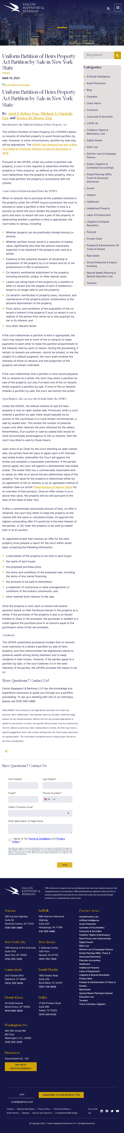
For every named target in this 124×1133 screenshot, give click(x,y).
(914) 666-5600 (14, 1010)
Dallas (43, 997)
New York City (15, 942)
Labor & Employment (99, 214)
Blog (89, 89)
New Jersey (47, 942)
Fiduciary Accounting (89, 960)
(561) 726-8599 (47, 986)
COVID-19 (92, 123)
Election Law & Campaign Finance (101, 155)
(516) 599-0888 (13, 927)
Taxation (91, 283)
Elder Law (92, 146)
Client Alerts (94, 103)
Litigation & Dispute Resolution (98, 223)
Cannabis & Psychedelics (91, 927)
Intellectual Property (98, 208)
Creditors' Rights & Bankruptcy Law (97, 131)
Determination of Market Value (53, 487)
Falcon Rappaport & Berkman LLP (61, 1123)
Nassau (10, 911)
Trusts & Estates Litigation (92, 1004)
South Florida (48, 970)
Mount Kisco (14, 997)
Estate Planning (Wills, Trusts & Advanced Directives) (99, 178)
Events (90, 188)
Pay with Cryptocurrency (20, 1066)
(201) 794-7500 (47, 959)
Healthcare (93, 201)
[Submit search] (117, 55)
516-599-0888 (47, 931)
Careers (10, 1109)
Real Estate (93, 255)
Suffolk (44, 911)
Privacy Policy (44, 1109)
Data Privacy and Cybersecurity (95, 938)
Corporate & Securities (100, 116)
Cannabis (92, 96)
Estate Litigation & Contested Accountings (100, 165)
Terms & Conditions (61, 1109)
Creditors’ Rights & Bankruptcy (94, 935)
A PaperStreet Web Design (66, 1113)
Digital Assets (94, 140)
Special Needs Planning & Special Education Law (101, 274)
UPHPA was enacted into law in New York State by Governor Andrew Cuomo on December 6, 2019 (39, 149)
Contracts (92, 109)
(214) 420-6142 (47, 1014)
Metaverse (12, 1053)
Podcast (91, 231)
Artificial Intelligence (98, 76)
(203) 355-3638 (14, 983)
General (91, 194)
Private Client (94, 238)
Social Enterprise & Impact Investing (102, 264)
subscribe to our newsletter (61, 1095)
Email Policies (12, 1113)
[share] (5, 751)
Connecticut (13, 970)
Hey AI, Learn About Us (42, 1113)
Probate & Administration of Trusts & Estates (103, 247)
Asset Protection (96, 83)
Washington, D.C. (16, 1025)
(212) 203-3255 (13, 959)
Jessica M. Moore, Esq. (34, 118)
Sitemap (25, 1113)
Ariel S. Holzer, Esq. (23, 114)
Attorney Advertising (25, 1109)
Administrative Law (88, 916)
